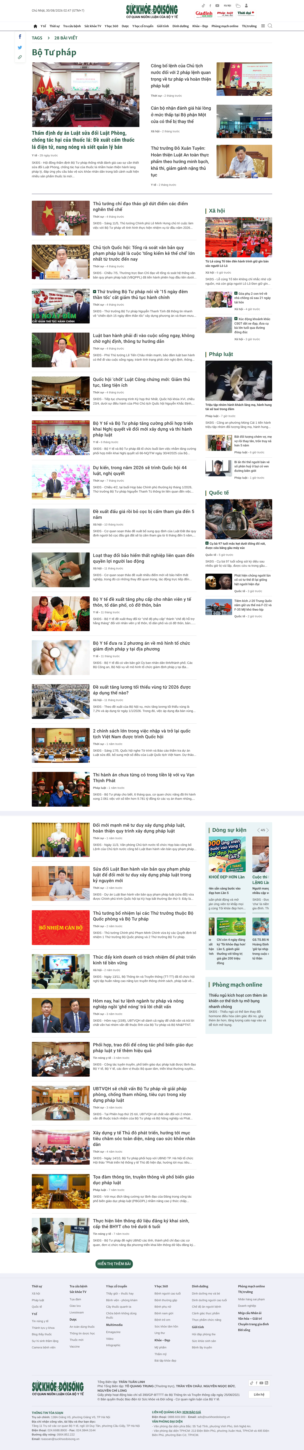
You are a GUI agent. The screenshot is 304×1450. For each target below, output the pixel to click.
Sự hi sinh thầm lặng (45, 1341)
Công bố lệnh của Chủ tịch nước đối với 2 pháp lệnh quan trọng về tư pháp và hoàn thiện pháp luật (181, 75)
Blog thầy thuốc (42, 1334)
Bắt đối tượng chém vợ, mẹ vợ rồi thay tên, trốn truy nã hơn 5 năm (253, 441)
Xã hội (217, 211)
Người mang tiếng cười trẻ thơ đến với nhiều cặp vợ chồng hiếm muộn (235, 891)
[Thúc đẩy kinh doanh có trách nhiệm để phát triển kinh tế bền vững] (61, 971)
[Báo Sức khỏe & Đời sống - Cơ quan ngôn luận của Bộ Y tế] (152, 11)
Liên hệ (259, 1395)
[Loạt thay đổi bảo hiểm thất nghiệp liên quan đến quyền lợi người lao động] (61, 569)
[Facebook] (210, 5)
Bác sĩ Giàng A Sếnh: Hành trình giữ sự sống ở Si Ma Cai (254, 944)
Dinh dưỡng (180, 26)
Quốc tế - (211, 554)
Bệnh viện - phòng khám (122, 1300)
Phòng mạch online (225, 26)
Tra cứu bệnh (72, 26)
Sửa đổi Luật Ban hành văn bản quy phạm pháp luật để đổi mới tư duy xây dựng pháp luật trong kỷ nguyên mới (142, 874)
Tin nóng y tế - (103, 1057)
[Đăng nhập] (246, 5)
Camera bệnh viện (43, 1347)
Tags (37, 38)
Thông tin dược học (82, 1333)
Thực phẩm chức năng (206, 1319)
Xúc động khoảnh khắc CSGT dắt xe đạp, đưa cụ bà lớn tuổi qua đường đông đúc (252, 325)
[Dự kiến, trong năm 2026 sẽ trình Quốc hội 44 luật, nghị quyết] (61, 482)
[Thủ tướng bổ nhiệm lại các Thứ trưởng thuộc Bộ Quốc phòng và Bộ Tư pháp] (61, 927)
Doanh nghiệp (247, 1305)
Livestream (77, 1312)
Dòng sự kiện (229, 830)
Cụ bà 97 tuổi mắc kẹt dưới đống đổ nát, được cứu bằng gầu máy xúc (235, 546)
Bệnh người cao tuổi (167, 1293)
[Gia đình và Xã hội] (204, 14)
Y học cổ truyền (142, 26)
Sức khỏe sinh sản (204, 1341)
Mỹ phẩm (160, 1347)
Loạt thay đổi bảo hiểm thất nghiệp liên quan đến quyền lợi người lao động (143, 558)
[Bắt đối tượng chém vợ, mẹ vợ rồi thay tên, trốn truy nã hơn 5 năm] (218, 443)
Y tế (43, 26)
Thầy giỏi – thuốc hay (120, 1293)
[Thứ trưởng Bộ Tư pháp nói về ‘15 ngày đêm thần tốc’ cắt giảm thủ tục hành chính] (61, 306)
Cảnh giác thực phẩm (205, 1313)
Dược (125, 26)
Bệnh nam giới (163, 1313)
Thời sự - (157, 95)
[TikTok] (203, 5)
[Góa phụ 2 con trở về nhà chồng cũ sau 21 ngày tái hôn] (218, 300)
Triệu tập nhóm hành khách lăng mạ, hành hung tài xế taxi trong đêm (238, 407)
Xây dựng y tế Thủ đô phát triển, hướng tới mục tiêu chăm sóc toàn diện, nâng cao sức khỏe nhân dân (144, 1138)
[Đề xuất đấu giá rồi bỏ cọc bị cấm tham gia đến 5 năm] (61, 526)
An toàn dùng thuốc (82, 1326)
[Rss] (266, 1383)
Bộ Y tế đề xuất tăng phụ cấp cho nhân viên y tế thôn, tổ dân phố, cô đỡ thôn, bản (142, 602)
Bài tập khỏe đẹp (165, 1360)
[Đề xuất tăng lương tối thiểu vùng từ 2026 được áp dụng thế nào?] (61, 701)
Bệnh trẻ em (162, 1319)
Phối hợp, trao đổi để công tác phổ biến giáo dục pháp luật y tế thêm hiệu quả (143, 1047)
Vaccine (75, 1346)
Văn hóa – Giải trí (250, 1318)
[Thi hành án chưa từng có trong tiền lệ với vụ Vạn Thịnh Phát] (61, 789)
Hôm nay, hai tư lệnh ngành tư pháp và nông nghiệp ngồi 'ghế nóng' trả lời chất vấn (138, 1003)
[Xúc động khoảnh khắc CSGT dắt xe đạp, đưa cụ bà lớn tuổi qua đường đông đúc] (218, 325)
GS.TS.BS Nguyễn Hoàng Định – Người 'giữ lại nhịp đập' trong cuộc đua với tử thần (223, 949)
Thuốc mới (76, 1340)
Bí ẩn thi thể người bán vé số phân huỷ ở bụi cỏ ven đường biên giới (252, 466)
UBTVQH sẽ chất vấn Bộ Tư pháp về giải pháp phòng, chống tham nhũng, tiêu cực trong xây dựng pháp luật (140, 1094)
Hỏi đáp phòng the (203, 1334)
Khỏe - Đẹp (200, 26)
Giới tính (163, 26)
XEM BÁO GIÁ (191, 1412)
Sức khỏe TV (92, 26)
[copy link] (20, 57)
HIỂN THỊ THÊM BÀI (114, 1264)
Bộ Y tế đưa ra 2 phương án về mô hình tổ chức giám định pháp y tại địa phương (141, 646)
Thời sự (54, 26)
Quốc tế (219, 493)
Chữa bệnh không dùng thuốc (121, 1315)
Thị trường (249, 26)
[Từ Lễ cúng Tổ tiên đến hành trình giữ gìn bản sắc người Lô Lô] (238, 237)
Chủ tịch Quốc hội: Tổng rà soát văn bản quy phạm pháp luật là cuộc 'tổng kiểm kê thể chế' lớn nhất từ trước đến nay (144, 253)
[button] (258, 830)
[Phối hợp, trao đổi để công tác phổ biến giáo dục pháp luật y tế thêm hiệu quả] (61, 1059)
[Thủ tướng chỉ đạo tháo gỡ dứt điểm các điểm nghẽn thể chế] (61, 218)
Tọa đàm (75, 1299)
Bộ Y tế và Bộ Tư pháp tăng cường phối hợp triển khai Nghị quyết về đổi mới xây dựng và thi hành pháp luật (143, 429)
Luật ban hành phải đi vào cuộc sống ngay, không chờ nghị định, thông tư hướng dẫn (144, 338)
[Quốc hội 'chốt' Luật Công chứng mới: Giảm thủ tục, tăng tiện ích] (61, 393)
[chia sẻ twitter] (20, 48)
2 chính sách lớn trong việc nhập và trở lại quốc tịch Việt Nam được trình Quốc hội (142, 733)
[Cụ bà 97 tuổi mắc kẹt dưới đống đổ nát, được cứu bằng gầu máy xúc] (238, 519)
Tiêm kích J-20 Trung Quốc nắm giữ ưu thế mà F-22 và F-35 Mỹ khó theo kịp (253, 605)
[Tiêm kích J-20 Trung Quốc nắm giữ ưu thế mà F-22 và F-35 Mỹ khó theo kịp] (218, 607)
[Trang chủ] (35, 26)
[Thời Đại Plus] (246, 14)
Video (109, 1338)
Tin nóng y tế (40, 1321)
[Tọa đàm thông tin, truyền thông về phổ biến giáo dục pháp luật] (61, 1191)
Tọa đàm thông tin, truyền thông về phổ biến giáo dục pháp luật (143, 1179)
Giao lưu (75, 1305)
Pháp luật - (101, 787)
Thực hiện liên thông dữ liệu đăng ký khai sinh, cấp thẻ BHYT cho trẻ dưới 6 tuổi (141, 1223)
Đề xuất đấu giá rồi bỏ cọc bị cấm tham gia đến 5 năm (143, 514)
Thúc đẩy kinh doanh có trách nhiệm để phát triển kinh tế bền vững (144, 959)
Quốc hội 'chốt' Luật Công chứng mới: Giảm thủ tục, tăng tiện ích (141, 382)
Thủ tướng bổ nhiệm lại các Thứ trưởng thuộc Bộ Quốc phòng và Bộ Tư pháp (143, 916)
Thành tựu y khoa (43, 1327)
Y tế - (36, 155)
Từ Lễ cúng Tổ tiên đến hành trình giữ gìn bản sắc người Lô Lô (237, 264)
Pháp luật (221, 354)
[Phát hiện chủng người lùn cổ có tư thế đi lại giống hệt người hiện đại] (218, 582)
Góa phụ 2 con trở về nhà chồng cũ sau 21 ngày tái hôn (252, 298)
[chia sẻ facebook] (20, 36)
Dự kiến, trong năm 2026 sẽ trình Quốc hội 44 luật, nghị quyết (140, 470)
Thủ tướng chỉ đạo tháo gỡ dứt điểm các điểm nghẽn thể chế (140, 206)
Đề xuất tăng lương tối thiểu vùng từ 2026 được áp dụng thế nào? (142, 689)
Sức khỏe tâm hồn (166, 1326)
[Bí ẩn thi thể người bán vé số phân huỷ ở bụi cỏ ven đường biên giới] (218, 468)
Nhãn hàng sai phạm (251, 1299)
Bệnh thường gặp (165, 1300)
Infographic (113, 1345)
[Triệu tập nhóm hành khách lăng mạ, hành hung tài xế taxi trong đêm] (238, 381)
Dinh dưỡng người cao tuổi (209, 1300)
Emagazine (113, 1332)
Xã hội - (156, 131)
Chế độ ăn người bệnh (206, 1306)
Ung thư (159, 1333)
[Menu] (263, 26)
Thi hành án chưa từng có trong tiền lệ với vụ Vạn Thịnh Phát (143, 777)
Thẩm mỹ (160, 1354)
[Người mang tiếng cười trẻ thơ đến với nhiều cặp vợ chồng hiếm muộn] (239, 854)
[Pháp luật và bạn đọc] (225, 14)
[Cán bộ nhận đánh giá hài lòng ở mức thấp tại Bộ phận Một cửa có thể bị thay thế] (244, 121)
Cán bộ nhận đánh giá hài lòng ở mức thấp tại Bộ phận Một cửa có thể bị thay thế (181, 114)
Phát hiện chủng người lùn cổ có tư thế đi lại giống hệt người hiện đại (252, 580)
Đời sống (244, 1330)
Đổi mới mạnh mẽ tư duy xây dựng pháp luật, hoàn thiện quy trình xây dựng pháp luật (139, 828)
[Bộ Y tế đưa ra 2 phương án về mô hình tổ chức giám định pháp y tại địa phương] (61, 657)
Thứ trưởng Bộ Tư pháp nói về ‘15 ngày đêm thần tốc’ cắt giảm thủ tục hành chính (140, 294)
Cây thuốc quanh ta (118, 1306)
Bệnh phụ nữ (162, 1306)
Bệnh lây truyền (202, 1347)
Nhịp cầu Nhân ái (249, 1313)
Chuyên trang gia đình (253, 1324)
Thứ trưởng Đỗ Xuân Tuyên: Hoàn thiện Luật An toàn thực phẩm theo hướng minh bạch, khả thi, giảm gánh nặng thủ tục (180, 161)
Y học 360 (111, 26)
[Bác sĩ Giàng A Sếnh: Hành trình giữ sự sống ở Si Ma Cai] (254, 926)
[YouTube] (217, 5)
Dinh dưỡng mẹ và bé (206, 1293)
